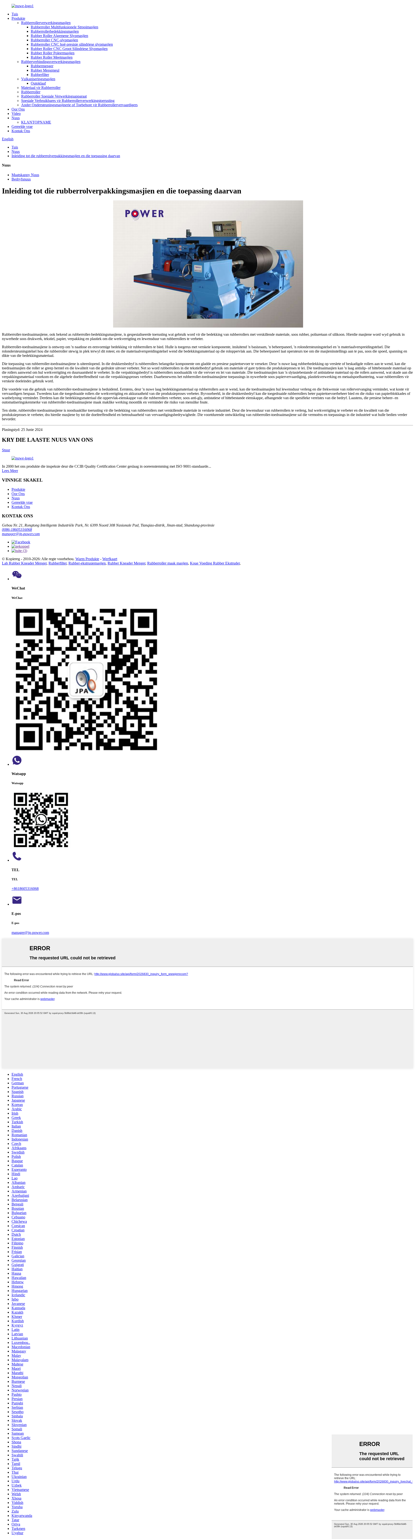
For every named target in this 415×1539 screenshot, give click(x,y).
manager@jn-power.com (21, 534)
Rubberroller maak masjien (167, 563)
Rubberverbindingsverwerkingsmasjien (50, 62)
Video (16, 114)
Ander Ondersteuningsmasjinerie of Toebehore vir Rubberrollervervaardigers (79, 105)
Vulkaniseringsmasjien (38, 79)
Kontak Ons (21, 131)
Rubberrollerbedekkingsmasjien (55, 31)
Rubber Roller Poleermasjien (52, 53)
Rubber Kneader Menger (126, 563)
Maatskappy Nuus (25, 175)
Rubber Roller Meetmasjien (52, 57)
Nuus (16, 118)
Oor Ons (18, 109)
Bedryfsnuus (21, 179)
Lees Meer (10, 471)
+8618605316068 (25, 889)
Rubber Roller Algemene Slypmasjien (59, 36)
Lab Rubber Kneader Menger (24, 563)
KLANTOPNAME (36, 122)
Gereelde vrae (22, 126)
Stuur (6, 450)
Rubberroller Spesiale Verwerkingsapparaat (54, 96)
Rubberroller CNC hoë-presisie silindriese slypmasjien (72, 44)
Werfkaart (109, 559)
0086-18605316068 (17, 529)
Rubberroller (30, 92)
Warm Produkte (87, 559)
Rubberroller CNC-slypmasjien (54, 40)
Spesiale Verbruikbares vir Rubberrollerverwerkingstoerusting (68, 101)
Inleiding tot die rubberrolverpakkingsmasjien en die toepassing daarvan (66, 156)
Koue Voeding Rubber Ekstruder (215, 563)
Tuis (15, 14)
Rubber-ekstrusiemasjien (87, 563)
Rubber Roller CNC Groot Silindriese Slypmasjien (69, 49)
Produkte (18, 18)
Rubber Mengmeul (45, 70)
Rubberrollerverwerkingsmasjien (46, 23)
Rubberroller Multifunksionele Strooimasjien (64, 27)
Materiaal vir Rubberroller (41, 88)
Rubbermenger (42, 66)
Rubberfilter (40, 75)
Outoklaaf (38, 83)
